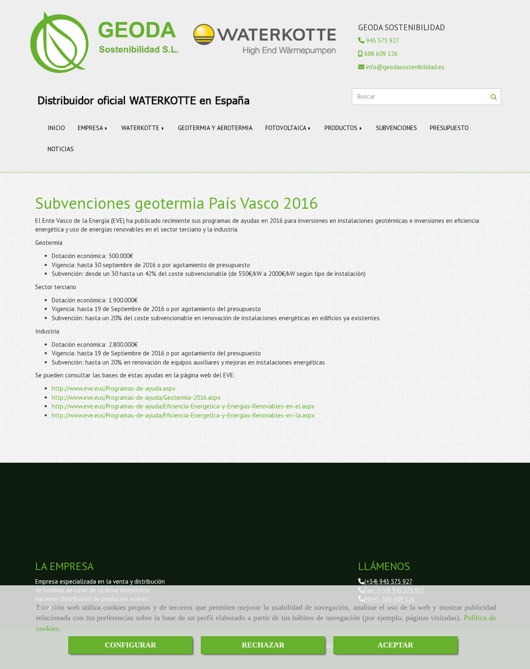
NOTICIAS (61, 149)
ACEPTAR (395, 645)
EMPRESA (91, 128)
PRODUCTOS (342, 128)
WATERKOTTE (141, 128)
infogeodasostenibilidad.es (405, 67)
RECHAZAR (263, 645)
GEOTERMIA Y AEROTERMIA (215, 128)
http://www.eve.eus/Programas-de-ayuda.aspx (114, 388)
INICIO (56, 128)
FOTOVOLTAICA (286, 128)
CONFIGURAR (130, 645)
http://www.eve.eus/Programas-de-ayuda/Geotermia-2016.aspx (136, 397)
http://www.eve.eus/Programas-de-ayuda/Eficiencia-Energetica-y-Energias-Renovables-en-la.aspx (183, 415)
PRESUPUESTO (449, 128)
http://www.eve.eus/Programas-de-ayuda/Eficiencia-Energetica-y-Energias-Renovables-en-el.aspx (183, 406)
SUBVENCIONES (396, 128)
